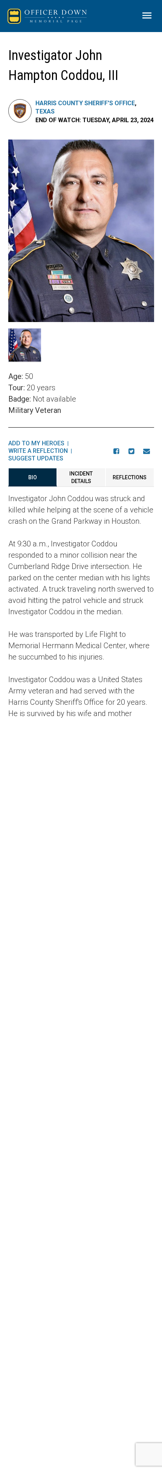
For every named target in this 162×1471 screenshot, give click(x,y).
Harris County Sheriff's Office (85, 103)
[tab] (32, 477)
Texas (45, 111)
